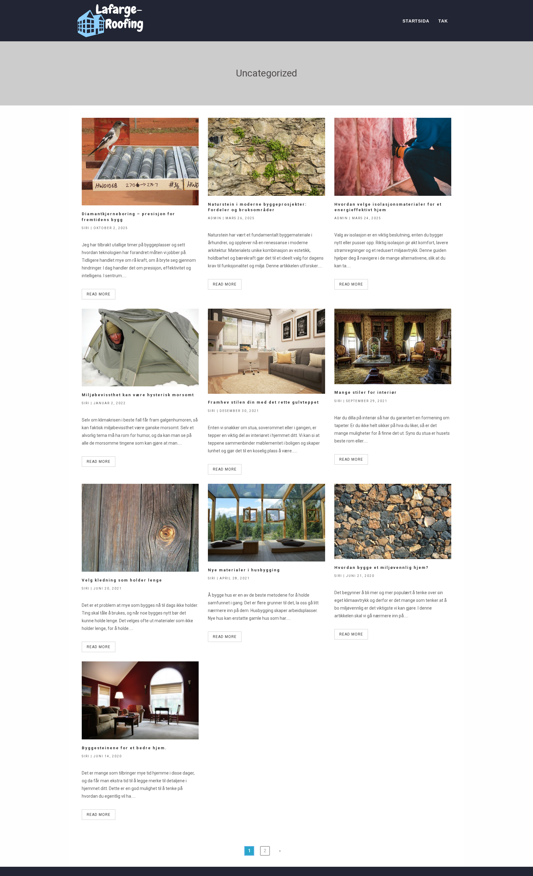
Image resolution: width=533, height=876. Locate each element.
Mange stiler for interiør (365, 392)
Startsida (416, 21)
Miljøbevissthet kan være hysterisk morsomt (138, 395)
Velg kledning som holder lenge (122, 580)
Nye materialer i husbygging (244, 570)
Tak (443, 21)
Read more (98, 294)
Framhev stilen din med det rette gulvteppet (263, 402)
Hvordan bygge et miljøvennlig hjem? (381, 567)
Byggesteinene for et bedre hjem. (124, 748)
